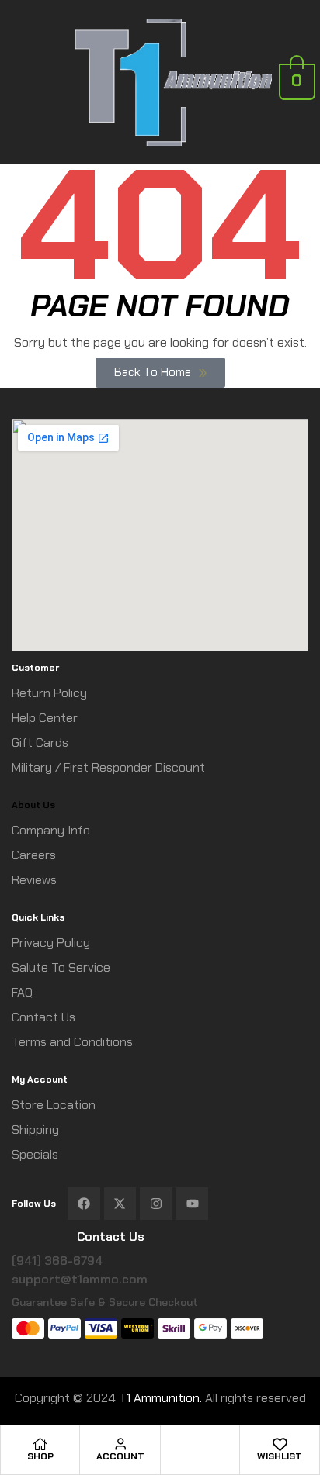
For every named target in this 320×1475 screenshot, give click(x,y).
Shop (40, 1456)
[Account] (120, 1444)
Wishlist (279, 1456)
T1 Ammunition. (160, 1398)
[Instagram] (156, 1203)
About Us (33, 805)
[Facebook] (84, 1203)
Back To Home (152, 372)
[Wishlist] (280, 1444)
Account (120, 1456)
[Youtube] (192, 1203)
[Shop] (40, 1444)
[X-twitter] (120, 1203)
